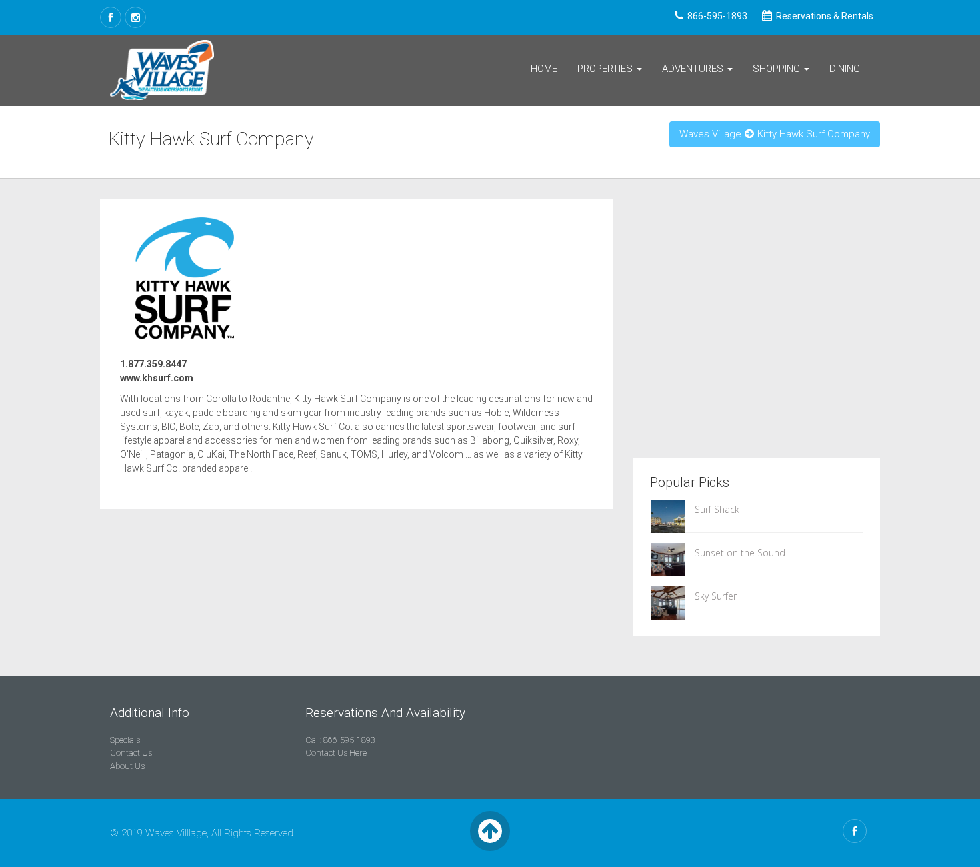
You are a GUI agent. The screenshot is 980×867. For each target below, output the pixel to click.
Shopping (778, 69)
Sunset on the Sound (740, 552)
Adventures (694, 69)
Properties (606, 69)
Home (544, 69)
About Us (127, 766)
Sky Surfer (716, 596)
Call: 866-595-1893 (340, 740)
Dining (844, 69)
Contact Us (131, 753)
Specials (125, 740)
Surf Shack (717, 509)
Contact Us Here (336, 753)
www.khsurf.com (156, 378)
